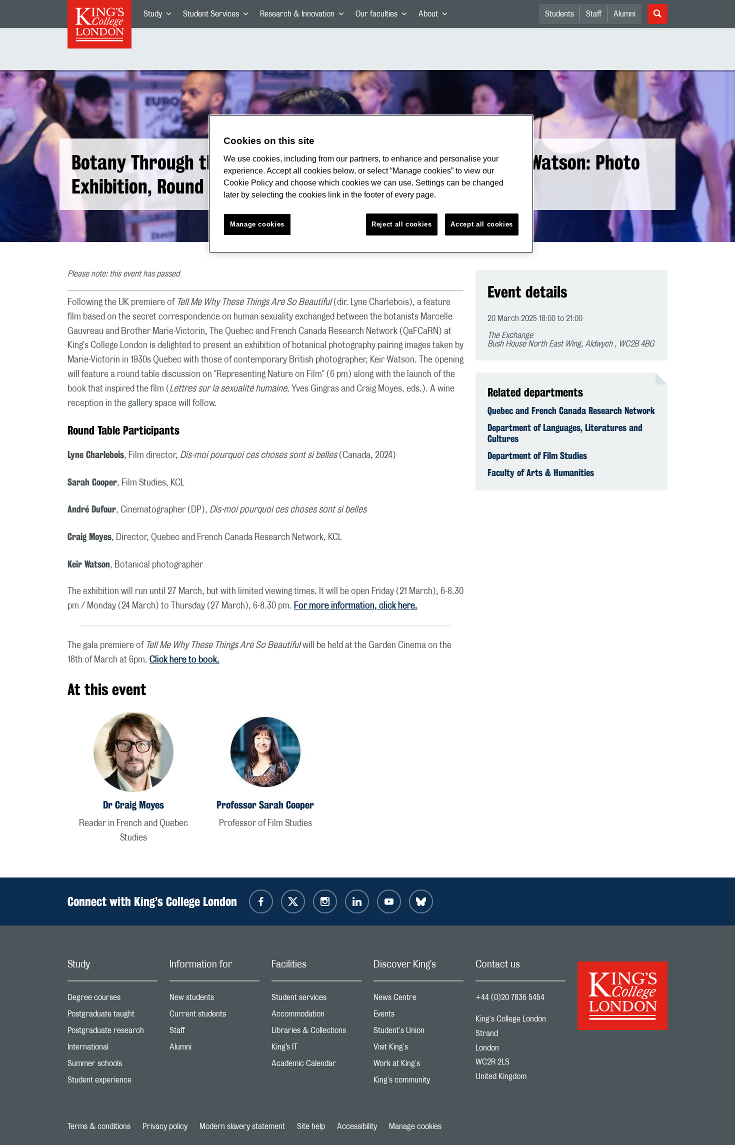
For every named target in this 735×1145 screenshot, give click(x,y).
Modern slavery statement (242, 1126)
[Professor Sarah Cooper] (266, 754)
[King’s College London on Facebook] (261, 902)
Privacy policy (165, 1126)
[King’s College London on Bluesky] (421, 902)
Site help (311, 1126)
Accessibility (357, 1126)
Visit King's (419, 1049)
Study (160, 16)
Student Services (218, 16)
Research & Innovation (305, 16)
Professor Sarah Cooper (265, 805)
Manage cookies (415, 1126)
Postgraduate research (113, 1032)
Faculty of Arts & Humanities (541, 472)
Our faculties (384, 16)
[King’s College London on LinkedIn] (357, 902)
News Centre (419, 1000)
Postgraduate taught (113, 1016)
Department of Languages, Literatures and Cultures (565, 433)
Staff (594, 14)
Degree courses (113, 1000)
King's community (419, 1082)
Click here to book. (185, 660)
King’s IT (317, 1049)
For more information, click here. (356, 606)
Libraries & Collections (317, 1032)
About (435, 16)
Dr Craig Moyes (133, 805)
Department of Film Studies (537, 455)
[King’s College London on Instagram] (325, 902)
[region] (371, 183)
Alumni (625, 14)
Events (419, 1016)
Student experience (113, 1082)
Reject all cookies (402, 224)
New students (215, 1000)
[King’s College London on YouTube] (389, 902)
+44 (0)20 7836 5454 (510, 998)
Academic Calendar (317, 1066)
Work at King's (419, 1066)
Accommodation (317, 1016)
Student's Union (419, 1032)
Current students (215, 1016)
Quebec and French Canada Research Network (571, 410)
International (113, 1049)
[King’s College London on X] (293, 902)
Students (559, 14)
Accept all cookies (481, 224)
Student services (317, 1000)
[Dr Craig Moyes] (134, 754)
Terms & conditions (99, 1126)
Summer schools (113, 1066)
